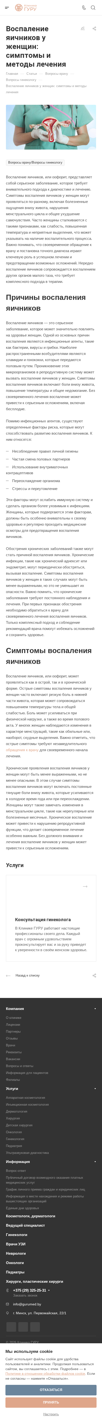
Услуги (12, 1088)
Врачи (10, 1045)
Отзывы (12, 1038)
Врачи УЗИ (16, 1244)
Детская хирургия (19, 1125)
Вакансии (13, 1059)
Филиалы (13, 1080)
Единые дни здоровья (22, 1208)
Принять (51, 1402)
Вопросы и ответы (19, 1066)
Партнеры (13, 1031)
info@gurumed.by (27, 1304)
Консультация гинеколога (43, 919)
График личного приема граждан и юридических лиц (45, 1189)
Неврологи (16, 1253)
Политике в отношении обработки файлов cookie (45, 1373)
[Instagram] (23, 1327)
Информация (18, 1162)
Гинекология (15, 1139)
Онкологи (15, 1263)
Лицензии (13, 1024)
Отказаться (51, 1390)
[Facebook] (11, 1327)
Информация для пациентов (27, 1073)
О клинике (13, 1018)
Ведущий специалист (25, 1225)
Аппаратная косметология (25, 1098)
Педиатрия (14, 1146)
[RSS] (82, 28)
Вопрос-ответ (16, 1171)
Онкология (14, 1132)
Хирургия (13, 1118)
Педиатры (15, 1272)
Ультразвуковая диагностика (27, 1153)
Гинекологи (16, 1235)
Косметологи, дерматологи (30, 1216)
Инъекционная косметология (27, 1104)
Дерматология (16, 1111)
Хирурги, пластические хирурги (34, 1281)
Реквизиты (14, 1052)
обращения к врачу (22, 750)
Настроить (51, 1414)
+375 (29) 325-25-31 (29, 1290)
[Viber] (35, 1327)
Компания (15, 1009)
